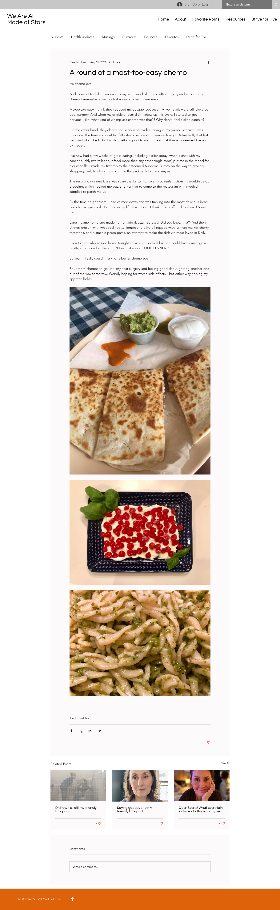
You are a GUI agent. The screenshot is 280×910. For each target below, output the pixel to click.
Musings (108, 37)
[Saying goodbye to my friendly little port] (140, 786)
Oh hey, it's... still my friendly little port (76, 809)
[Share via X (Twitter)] (80, 731)
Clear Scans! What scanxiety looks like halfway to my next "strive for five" (201, 809)
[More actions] (208, 62)
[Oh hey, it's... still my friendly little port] (78, 785)
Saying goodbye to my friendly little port (134, 809)
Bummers (129, 37)
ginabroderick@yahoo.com (156, 899)
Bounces (150, 37)
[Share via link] (99, 731)
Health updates (82, 37)
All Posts (56, 37)
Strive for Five (196, 37)
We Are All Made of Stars (26, 19)
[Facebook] (72, 899)
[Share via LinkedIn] (90, 731)
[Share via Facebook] (71, 731)
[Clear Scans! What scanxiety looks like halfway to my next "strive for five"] (202, 785)
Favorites (172, 37)
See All (225, 763)
